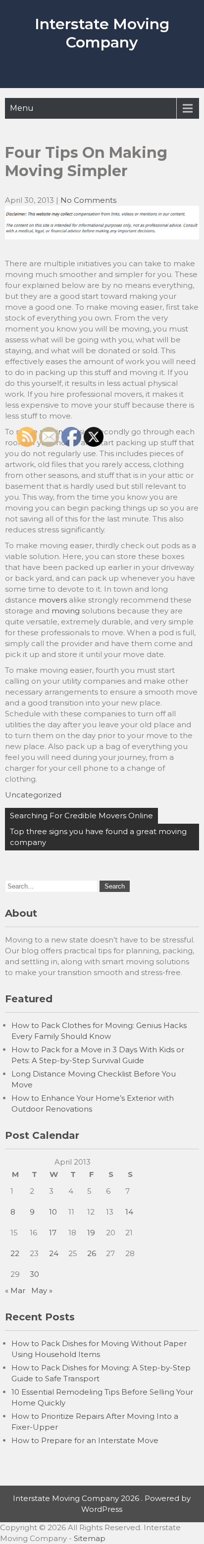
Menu (22, 108)
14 (129, 1211)
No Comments (88, 200)
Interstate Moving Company (102, 33)
